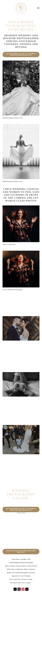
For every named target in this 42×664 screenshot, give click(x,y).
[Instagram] (23, 589)
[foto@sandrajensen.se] (19, 589)
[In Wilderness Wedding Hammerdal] (17, 504)
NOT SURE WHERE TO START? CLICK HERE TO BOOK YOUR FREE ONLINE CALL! (21, 54)
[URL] (15, 589)
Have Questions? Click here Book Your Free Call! (21, 551)
